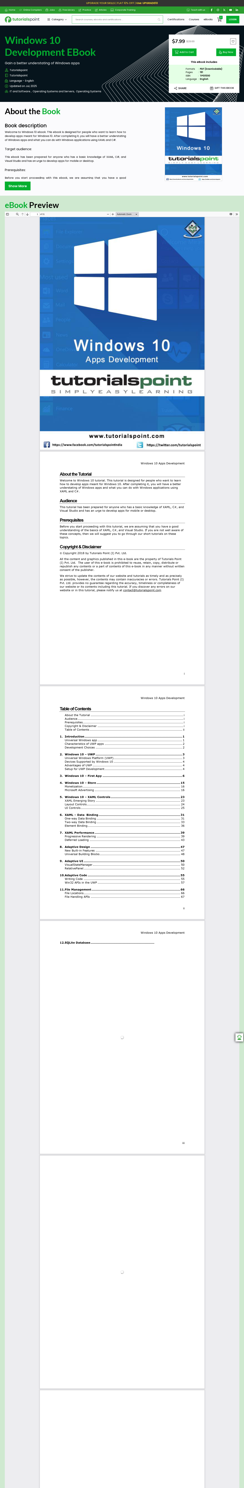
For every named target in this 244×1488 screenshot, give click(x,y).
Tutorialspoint (19, 70)
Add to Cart (187, 52)
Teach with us (198, 9)
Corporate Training (125, 9)
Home (12, 9)
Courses (194, 19)
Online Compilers (32, 9)
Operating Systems (88, 91)
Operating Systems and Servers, (54, 91)
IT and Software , (20, 91)
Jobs (52, 9)
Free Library (69, 9)
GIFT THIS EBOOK (224, 88)
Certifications (175, 19)
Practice (86, 9)
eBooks (208, 19)
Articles (103, 9)
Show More (17, 186)
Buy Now (228, 52)
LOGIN (233, 19)
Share (182, 88)
